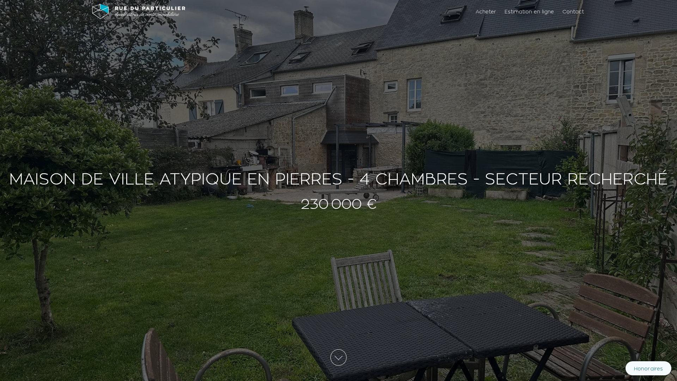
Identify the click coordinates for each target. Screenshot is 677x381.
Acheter (486, 11)
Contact (573, 11)
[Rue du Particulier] (138, 11)
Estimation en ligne (529, 11)
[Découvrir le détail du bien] (338, 359)
